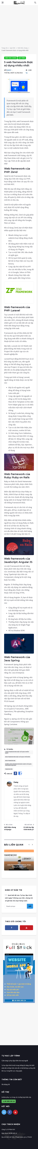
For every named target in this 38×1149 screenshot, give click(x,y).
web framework (10, 760)
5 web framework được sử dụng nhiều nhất (17, 752)
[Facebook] (11, 927)
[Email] (4, 1112)
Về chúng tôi (6, 1084)
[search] (35, 2)
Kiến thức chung (23, 48)
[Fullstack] (19, 971)
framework (8, 769)
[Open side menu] (2, 2)
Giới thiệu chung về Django (10, 828)
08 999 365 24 (9, 1101)
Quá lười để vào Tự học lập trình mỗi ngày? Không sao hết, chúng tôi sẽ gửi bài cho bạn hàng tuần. (19, 898)
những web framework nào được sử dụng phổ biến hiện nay (18, 764)
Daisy (9, 70)
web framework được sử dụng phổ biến (17, 757)
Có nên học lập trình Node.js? (28, 828)
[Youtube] (26, 927)
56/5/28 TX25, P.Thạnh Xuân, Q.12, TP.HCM (19, 1137)
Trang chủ (5, 48)
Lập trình (12, 48)
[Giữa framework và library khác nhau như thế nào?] (19, 860)
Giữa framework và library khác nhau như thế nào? (19, 866)
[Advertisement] (19, 25)
